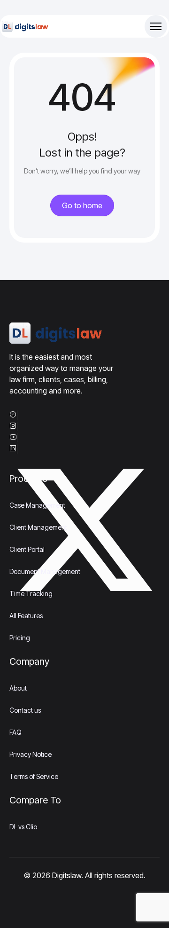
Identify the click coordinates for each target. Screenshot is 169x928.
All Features (26, 616)
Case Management (37, 505)
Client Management (38, 527)
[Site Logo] (25, 26)
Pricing (19, 638)
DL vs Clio (23, 827)
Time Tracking (31, 594)
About (18, 688)
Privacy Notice (30, 754)
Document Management (44, 571)
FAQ (15, 732)
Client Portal (27, 549)
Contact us (25, 710)
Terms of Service (33, 776)
